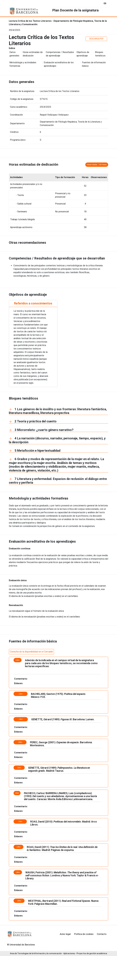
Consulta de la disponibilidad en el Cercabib (31, 651)
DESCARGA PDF (96, 39)
